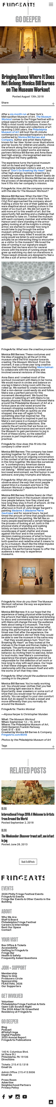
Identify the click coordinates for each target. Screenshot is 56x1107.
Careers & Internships (15, 925)
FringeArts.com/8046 (14, 735)
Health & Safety (11, 955)
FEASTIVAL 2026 (11, 984)
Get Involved (12, 996)
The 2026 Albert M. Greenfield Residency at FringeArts (20, 1010)
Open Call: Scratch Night (16, 1007)
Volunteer (7, 1001)
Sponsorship (9, 981)
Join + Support (13, 967)
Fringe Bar (8, 953)
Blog (4, 1027)
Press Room (9, 1080)
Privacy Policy (10, 1088)
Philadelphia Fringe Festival (18, 922)
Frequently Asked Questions (19, 958)
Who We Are (9, 917)
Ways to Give (9, 976)
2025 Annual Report (13, 1037)
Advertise (7, 1082)
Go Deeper (9, 1021)
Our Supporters (11, 986)
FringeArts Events (12, 896)
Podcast (6, 1030)
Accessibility (9, 948)
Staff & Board (9, 920)
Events (7, 888)
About (6, 911)
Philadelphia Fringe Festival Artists (23, 1004)
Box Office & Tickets (13, 945)
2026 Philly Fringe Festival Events (22, 894)
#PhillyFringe (9, 1032)
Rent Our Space (11, 927)
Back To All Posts (28, 861)
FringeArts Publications (16, 1040)
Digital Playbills (11, 1035)
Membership (9, 973)
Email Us (6, 1067)
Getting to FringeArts (14, 950)
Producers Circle (12, 978)
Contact (6, 930)
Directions (8, 1059)
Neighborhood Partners (16, 1085)
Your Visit (9, 939)
